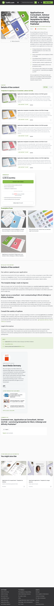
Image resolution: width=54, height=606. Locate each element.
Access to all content (18, 181)
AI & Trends (20, 604)
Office (19, 598)
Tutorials (21, 590)
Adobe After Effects (5, 602)
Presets (37, 602)
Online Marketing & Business (24, 594)
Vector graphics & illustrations (42, 594)
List (51, 87)
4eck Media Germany (42, 28)
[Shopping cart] (41, 2)
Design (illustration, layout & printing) (26, 600)
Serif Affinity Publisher (5, 604)
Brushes (37, 600)
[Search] (35, 2)
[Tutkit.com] (8, 2)
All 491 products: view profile (8, 410)
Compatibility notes (9, 344)
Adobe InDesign (4, 594)
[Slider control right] (51, 474)
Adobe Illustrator (4, 600)
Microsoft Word (4, 596)
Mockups (38, 592)
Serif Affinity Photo (5, 598)
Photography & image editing (24, 592)
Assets (37, 590)
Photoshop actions (40, 604)
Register (5, 433)
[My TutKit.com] (38, 2)
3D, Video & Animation (41, 598)
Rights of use (21, 346)
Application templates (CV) (35, 26)
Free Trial (48, 2)
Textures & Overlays (40, 596)
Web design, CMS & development (25, 602)
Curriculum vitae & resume (46, 26)
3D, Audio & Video (22, 596)
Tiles (46, 87)
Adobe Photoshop (5, 592)
